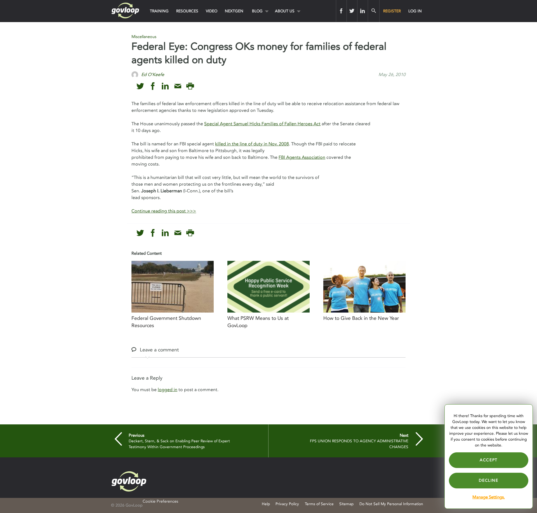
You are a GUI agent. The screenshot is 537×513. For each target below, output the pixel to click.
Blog (257, 11)
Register (392, 11)
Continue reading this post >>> (163, 211)
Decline (488, 480)
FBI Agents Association (302, 157)
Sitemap (346, 504)
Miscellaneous (143, 36)
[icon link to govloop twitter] (140, 86)
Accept (489, 460)
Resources (187, 11)
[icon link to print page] (190, 86)
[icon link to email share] (178, 86)
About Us (285, 11)
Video (211, 11)
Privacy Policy (287, 504)
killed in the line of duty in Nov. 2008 (252, 144)
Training (159, 11)
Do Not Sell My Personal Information (391, 504)
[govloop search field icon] (373, 11)
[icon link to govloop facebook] (153, 86)
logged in (167, 390)
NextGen (234, 11)
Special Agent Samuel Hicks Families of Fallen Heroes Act (262, 124)
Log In (415, 11)
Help (266, 504)
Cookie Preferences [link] (160, 501)
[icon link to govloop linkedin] (165, 86)
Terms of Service (319, 504)
